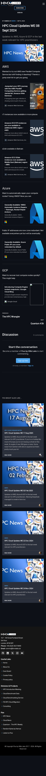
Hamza (6, 21)
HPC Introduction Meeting (12, 689)
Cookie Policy (7, 675)
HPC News (6, 716)
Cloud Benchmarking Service (13, 698)
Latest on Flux (8, 733)
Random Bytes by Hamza (12, 729)
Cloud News (7, 720)
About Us (6, 667)
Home (5, 663)
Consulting (7, 706)
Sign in (19, 12)
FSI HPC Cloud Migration (11, 702)
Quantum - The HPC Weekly (13, 724)
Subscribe (20, 8)
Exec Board (7, 671)
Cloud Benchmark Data (11, 693)
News (14, 21)
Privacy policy (8, 679)
